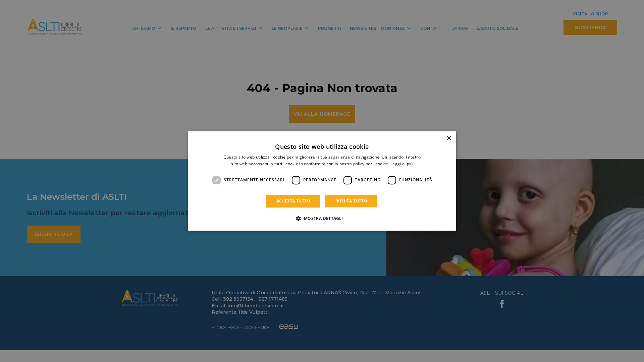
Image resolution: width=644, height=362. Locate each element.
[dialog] (322, 181)
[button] (322, 219)
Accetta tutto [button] (293, 201)
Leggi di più (401, 164)
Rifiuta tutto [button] (351, 201)
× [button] (448, 138)
